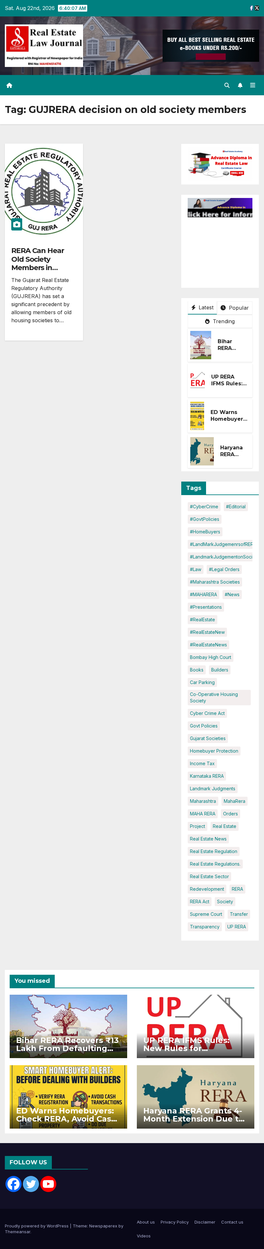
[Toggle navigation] (252, 85)
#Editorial (236, 506)
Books (196, 669)
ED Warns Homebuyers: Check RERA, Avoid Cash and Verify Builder (66, 1119)
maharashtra (203, 801)
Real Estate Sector (209, 876)
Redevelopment (207, 889)
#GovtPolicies (204, 519)
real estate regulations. (215, 864)
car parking (202, 682)
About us (146, 1222)
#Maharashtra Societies (215, 582)
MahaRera (234, 801)
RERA (237, 889)
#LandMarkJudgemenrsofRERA (223, 544)
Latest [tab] (205, 307)
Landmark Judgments (212, 788)
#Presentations (206, 607)
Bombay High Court (210, 657)
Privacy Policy (175, 1222)
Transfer (239, 914)
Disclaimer (204, 1222)
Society (225, 901)
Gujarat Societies (208, 738)
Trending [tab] (223, 321)
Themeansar (17, 1231)
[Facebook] (13, 1184)
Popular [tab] (238, 308)
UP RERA (236, 926)
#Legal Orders (224, 569)
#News (232, 594)
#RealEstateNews (208, 644)
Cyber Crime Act (207, 713)
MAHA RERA (202, 813)
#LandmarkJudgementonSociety (224, 556)
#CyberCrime (204, 506)
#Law (195, 569)
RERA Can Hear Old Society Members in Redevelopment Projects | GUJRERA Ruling (40, 271)
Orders (230, 813)
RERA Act (199, 901)
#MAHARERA (203, 594)
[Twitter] (31, 1184)
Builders (219, 669)
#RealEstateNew (207, 632)
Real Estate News (208, 838)
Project (197, 826)
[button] (227, 85)
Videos (144, 1235)
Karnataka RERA (207, 776)
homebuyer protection (214, 751)
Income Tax (202, 763)
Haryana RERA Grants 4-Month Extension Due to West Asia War (193, 1119)
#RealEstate (202, 619)
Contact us (232, 1222)
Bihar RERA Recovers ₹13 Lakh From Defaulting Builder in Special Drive (67, 1048)
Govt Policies (204, 725)
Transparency (205, 926)
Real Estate (224, 826)
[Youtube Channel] (48, 1184)
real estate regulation (213, 851)
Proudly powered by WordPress (37, 1225)
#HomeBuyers (205, 531)
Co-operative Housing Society (214, 697)
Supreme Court (206, 914)
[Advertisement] (226, 249)
